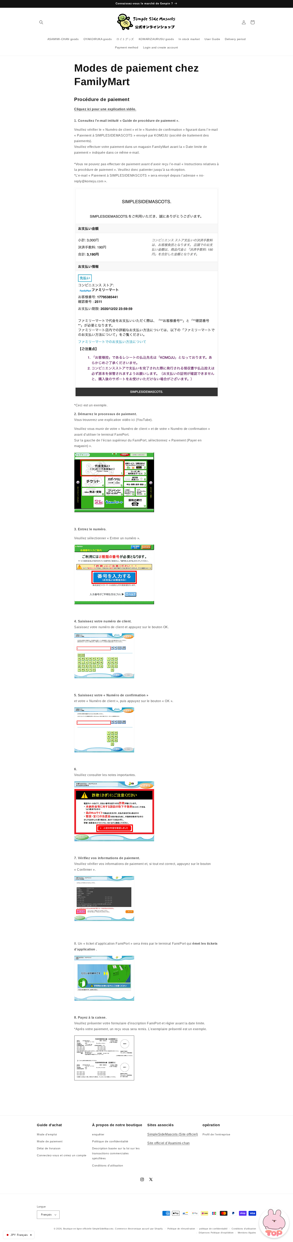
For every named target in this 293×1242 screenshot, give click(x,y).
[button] (41, 22)
